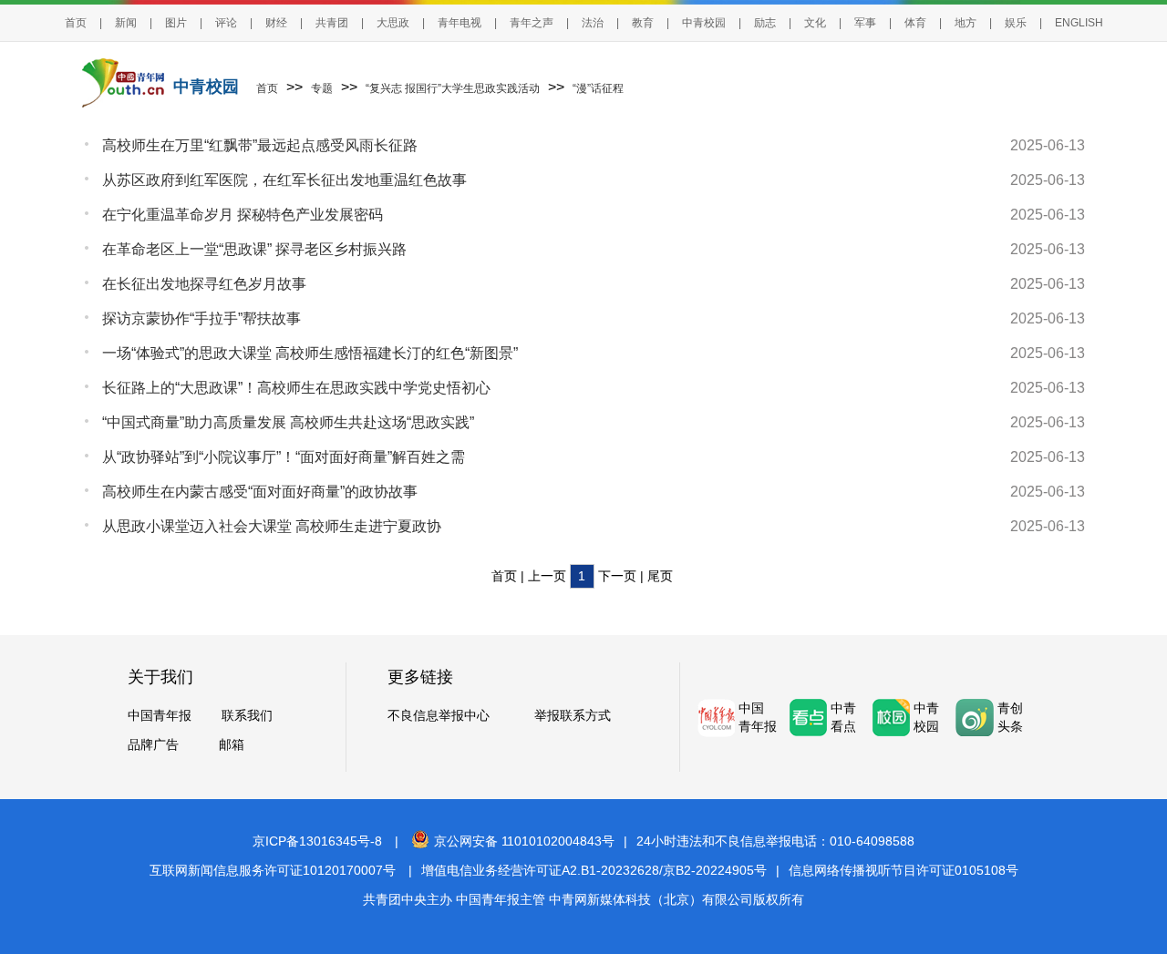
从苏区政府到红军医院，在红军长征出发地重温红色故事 (284, 180)
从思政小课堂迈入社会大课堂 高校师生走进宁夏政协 (271, 526)
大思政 (393, 22)
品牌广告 (153, 744)
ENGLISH (1079, 22)
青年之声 (531, 22)
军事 (865, 22)
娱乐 (1016, 22)
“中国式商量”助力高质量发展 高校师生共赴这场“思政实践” (288, 422)
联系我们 (247, 715)
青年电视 (459, 22)
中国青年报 (159, 715)
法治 (593, 22)
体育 (915, 22)
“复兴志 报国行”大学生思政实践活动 (453, 88)
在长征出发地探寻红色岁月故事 (204, 284)
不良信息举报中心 (438, 715)
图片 (176, 22)
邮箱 (231, 744)
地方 (965, 22)
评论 (226, 22)
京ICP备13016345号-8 (317, 841)
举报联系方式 (572, 715)
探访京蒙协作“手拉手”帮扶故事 (201, 318)
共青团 (331, 22)
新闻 (126, 22)
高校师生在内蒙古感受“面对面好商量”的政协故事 (260, 491)
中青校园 (704, 22)
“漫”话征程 (598, 88)
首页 (76, 22)
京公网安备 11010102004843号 (524, 841)
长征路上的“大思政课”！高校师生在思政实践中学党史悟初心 (296, 387)
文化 (815, 22)
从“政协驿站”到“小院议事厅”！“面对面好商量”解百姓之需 (283, 457)
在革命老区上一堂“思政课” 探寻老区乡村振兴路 (254, 249)
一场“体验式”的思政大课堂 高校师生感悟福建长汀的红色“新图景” (310, 353)
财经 (276, 22)
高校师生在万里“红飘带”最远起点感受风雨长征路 (260, 145)
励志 (765, 22)
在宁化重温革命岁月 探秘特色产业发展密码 (242, 214)
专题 (322, 88)
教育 (643, 22)
